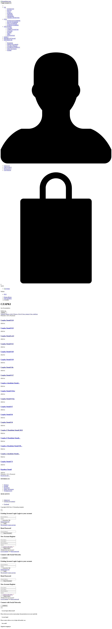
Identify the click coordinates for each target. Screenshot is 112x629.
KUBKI (9, 32)
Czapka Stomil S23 (7, 328)
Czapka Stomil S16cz (8, 391)
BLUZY (9, 10)
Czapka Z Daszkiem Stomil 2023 (12, 430)
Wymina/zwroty (8, 490)
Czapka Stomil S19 (7, 359)
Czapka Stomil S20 (7, 352)
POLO (9, 12)
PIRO (8, 34)
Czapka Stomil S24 (7, 320)
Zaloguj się (7, 500)
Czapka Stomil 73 (7, 461)
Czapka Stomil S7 (7, 406)
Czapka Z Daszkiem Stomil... (10, 438)
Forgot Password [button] (5, 521)
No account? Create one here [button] (8, 525)
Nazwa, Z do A (18, 314)
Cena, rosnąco (26, 314)
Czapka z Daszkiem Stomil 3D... (11, 446)
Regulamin (7, 487)
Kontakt (6, 486)
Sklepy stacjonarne (9, 489)
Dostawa (6, 485)
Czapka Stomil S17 (7, 375)
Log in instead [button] (4, 551)
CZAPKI (9, 28)
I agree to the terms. (8, 546)
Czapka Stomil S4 (7, 422)
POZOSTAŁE (11, 35)
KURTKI (9, 13)
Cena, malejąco (34, 314)
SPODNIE (10, 14)
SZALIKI (9, 31)
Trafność (3, 314)
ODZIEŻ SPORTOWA (13, 17)
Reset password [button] (15, 551)
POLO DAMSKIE (12, 23)
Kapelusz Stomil (6, 469)
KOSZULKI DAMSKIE (13, 20)
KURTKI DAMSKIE (13, 25)
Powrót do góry (5, 475)
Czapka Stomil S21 (7, 344)
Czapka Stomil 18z (7, 367)
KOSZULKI (10, 9)
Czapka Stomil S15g (7, 399)
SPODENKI (10, 16)
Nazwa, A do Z (9, 314)
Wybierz (3, 312)
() (8, 167)
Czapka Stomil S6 (7, 414)
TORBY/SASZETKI (12, 29)
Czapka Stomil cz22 (7, 336)
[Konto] (56, 163)
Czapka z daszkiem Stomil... (10, 383)
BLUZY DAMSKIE (12, 22)
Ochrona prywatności (9, 501)
